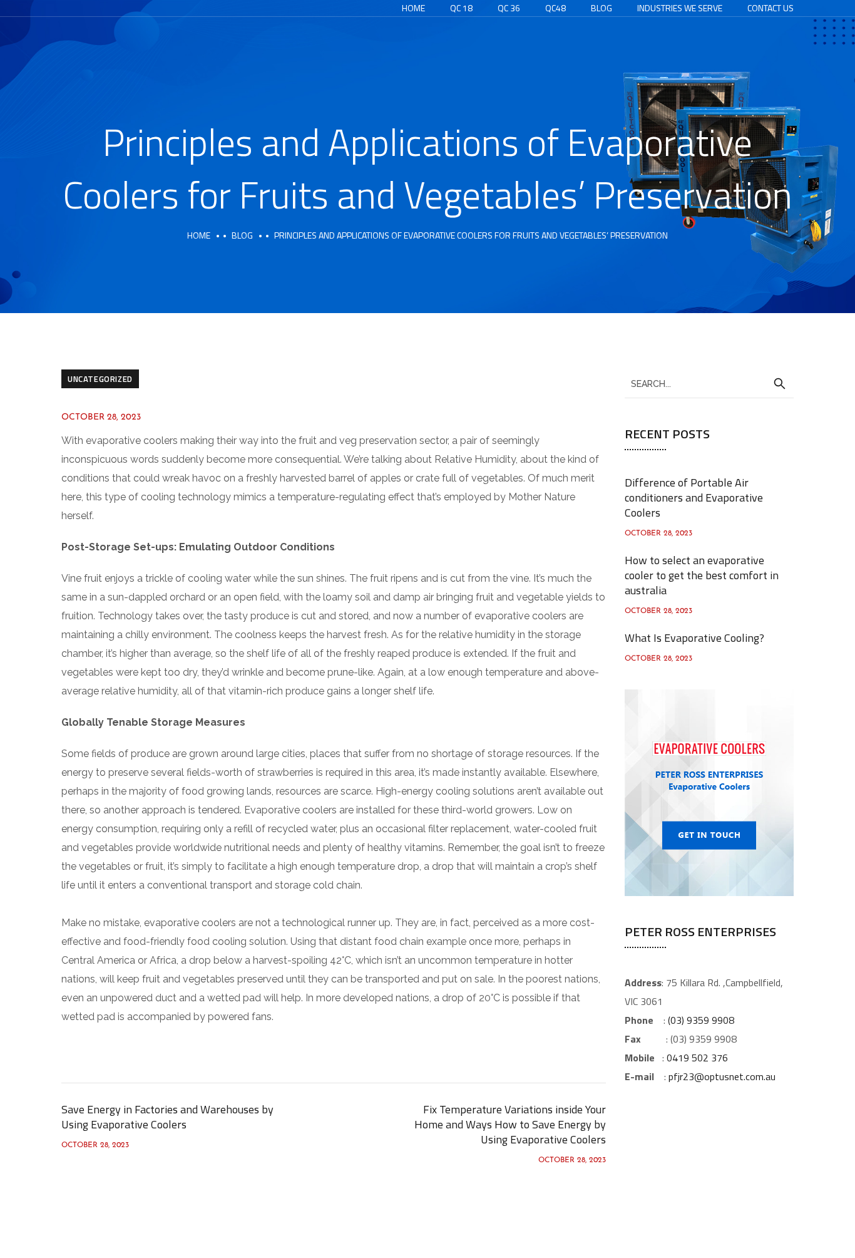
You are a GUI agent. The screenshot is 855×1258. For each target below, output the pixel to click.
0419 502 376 (697, 1057)
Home (413, 7)
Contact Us (770, 7)
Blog (601, 7)
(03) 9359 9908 (701, 1020)
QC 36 (509, 7)
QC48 (555, 7)
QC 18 (461, 7)
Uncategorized (100, 379)
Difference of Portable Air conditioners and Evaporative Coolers (694, 497)
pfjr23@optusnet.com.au (722, 1076)
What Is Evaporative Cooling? (694, 637)
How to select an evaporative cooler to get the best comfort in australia (702, 575)
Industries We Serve (679, 7)
